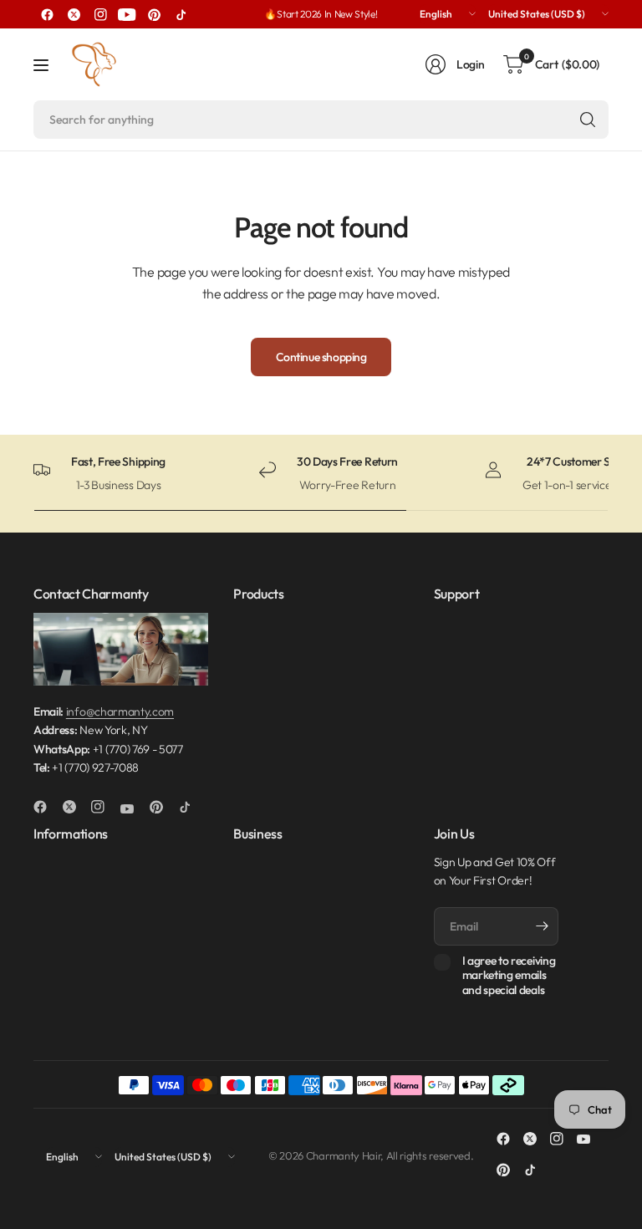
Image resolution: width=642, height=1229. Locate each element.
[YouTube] (127, 14)
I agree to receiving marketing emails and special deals (509, 975)
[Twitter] (73, 14)
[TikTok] (180, 14)
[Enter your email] (541, 926)
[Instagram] (100, 14)
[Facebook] (46, 14)
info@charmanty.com (120, 711)
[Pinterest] (153, 14)
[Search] (588, 119)
